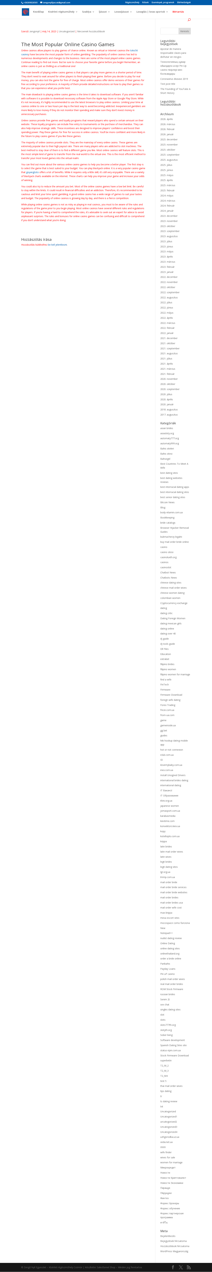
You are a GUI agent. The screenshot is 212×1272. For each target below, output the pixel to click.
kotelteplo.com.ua (170, 836)
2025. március (167, 185)
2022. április (166, 317)
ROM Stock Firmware (171, 989)
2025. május (166, 175)
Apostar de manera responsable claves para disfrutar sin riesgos (173, 52)
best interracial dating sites (174, 492)
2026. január (167, 134)
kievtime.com (167, 821)
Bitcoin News (167, 502)
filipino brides (167, 664)
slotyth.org (166, 1030)
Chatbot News (168, 572)
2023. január (167, 272)
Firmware (165, 689)
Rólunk (145, 2)
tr (161, 1096)
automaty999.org (169, 443)
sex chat (164, 1004)
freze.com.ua (167, 710)
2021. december (169, 338)
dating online (167, 628)
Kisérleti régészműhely (61, 12)
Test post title (167, 83)
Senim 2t (165, 999)
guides (163, 735)
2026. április (166, 119)
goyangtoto (32, 172)
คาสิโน (164, 1222)
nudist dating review (171, 938)
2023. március (167, 261)
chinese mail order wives (173, 587)
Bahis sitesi (166, 453)
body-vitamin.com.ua (171, 512)
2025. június (166, 170)
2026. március (167, 124)
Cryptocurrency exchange (173, 603)
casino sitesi (166, 552)
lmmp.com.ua (167, 877)
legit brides (166, 861)
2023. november (169, 221)
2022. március (167, 322)
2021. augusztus (169, 353)
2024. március (167, 200)
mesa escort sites (169, 917)
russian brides (167, 994)
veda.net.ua (166, 1142)
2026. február (167, 129)
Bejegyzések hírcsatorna (173, 1241)
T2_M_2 (164, 1065)
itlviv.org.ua (166, 800)
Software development (172, 1040)
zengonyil (34, 31)
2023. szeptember (170, 231)
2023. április (166, 256)
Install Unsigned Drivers (173, 775)
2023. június (166, 246)
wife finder (166, 1152)
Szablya (86, 12)
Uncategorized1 (168, 1116)
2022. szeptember (170, 292)
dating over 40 (168, 633)
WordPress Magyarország (174, 1251)
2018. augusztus (169, 409)
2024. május (166, 195)
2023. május (166, 251)
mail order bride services (173, 887)
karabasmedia (167, 815)
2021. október (167, 343)
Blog (162, 507)
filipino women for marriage (175, 674)
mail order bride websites (173, 892)
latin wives (165, 856)
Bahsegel (165, 458)
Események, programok (163, 2)
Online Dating (167, 943)
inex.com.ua (166, 770)
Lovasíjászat (121, 12)
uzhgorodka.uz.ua (169, 1136)
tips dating (165, 1091)
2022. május (166, 312)
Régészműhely (132, 2)
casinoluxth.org (168, 557)
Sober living (166, 1035)
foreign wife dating (170, 699)
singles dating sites (170, 1009)
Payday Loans (167, 968)
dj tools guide (167, 643)
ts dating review (168, 1101)
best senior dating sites (172, 497)
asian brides (166, 428)
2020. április (166, 399)
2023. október (167, 226)
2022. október (167, 287)
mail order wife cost (171, 907)
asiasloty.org (167, 433)
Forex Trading (167, 705)
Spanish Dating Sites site (173, 1045)
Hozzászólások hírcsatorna (174, 1246)
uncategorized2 (168, 1121)
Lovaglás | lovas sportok (150, 12)
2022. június (166, 307)
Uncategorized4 (168, 1131)
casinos (164, 562)
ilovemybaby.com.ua (171, 764)
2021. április (166, 363)
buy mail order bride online (174, 541)
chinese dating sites (170, 582)
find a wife (165, 679)
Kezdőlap (38, 12)
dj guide (164, 638)
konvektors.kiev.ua (170, 826)
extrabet (164, 659)
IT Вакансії (166, 790)
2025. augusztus (169, 159)
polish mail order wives (172, 979)
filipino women (168, 669)
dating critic (166, 613)
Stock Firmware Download (174, 1055)
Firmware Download (171, 694)
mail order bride (168, 882)
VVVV (163, 1147)
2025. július (166, 164)
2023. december (169, 215)
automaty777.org (169, 438)
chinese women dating (172, 592)
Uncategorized (67, 31)
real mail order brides (171, 984)
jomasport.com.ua (170, 810)
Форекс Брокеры (169, 1203)
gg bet (163, 730)
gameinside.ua (168, 725)
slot (162, 1014)
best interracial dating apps (174, 486)
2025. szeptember (170, 154)
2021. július (166, 358)
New (162, 928)
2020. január (167, 404)
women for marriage (171, 1162)
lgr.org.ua (165, 872)
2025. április (166, 180)
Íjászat (103, 12)
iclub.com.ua (167, 754)
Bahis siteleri (167, 448)
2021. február (167, 373)
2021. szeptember (170, 348)
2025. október (167, 149)
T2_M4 (164, 1075)
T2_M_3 (164, 1070)
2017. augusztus (169, 414)
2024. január (167, 210)
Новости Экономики (171, 1182)
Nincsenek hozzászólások (91, 31)
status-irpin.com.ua (170, 1050)
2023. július (166, 241)
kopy (162, 831)
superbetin (166, 1060)
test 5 (163, 1081)
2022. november (169, 282)
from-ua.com (167, 715)
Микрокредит (168, 1167)
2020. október (167, 384)
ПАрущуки (166, 1193)
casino (163, 547)
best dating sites (169, 472)
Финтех (164, 1198)
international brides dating (174, 780)
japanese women (169, 805)
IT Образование (169, 795)
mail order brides (169, 897)
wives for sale (167, 1157)
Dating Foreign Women (172, 618)
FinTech (164, 684)
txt (161, 1106)
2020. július (166, 394)
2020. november (169, 378)
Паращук (165, 1187)
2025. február (167, 190)
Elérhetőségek (184, 2)
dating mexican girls (171, 623)
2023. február (167, 266)
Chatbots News (168, 577)
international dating (170, 785)
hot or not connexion (171, 749)
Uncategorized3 (168, 1126)
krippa (163, 841)
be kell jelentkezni (57, 244)
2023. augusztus (169, 236)
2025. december (169, 139)
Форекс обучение (170, 1208)
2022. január (167, 333)
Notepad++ (166, 933)
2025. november (169, 144)
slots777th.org (168, 1024)
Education (165, 654)
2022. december (169, 276)
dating (163, 608)
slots (162, 1019)
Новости (165, 1172)
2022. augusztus (169, 297)
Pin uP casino (167, 973)
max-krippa (166, 912)
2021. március (167, 368)
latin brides (166, 846)
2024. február (167, 205)
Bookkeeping (167, 517)
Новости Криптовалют (173, 1177)
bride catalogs (167, 522)
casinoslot (165, 567)
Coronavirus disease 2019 (174, 78)
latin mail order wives (171, 851)
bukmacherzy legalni (171, 536)
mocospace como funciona (175, 923)
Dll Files (164, 648)
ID (161, 759)
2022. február (167, 327)
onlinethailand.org (169, 953)
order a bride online (170, 958)
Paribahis (165, 963)
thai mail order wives (171, 1085)
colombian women (170, 598)
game (163, 720)
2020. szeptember (170, 389)
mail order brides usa (171, 902)
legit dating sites (169, 866)
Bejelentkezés (167, 1236)
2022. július (166, 302)
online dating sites (170, 948)
